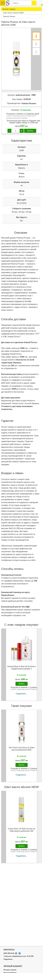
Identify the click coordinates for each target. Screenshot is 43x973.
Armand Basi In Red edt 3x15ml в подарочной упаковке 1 (21, 667)
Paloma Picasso (29, 103)
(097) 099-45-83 (9, 953)
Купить (30, 131)
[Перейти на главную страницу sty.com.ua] (7, 3)
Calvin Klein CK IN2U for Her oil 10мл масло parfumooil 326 (21, 830)
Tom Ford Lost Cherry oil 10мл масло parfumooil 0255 (21, 749)
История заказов (10, 970)
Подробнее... (21, 694)
